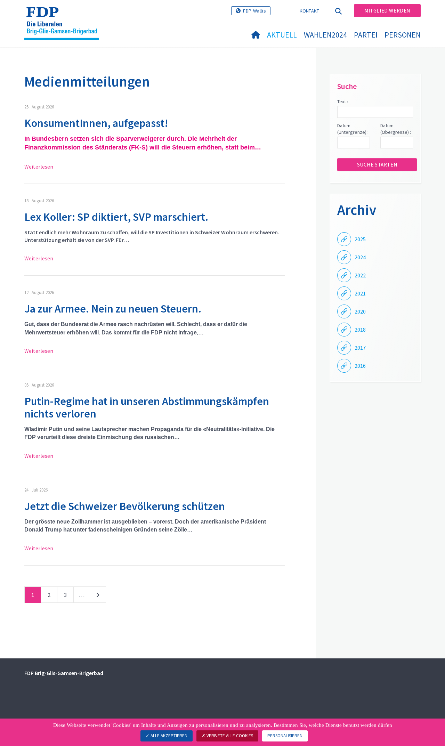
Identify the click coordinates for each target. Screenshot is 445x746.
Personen (403, 35)
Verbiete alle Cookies (229, 736)
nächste (98, 596)
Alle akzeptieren (168, 736)
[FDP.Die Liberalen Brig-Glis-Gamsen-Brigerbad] (64, 14)
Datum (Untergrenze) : (353, 129)
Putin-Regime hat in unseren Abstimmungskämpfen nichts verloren (146, 407)
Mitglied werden (387, 10)
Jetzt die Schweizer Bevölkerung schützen (124, 506)
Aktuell (282, 35)
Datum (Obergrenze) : (395, 129)
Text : (342, 101)
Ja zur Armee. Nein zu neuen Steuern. (112, 309)
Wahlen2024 (325, 35)
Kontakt (309, 11)
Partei (366, 35)
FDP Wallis (254, 11)
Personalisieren (284, 736)
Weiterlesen (38, 166)
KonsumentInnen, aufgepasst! (96, 123)
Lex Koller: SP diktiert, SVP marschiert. (116, 217)
